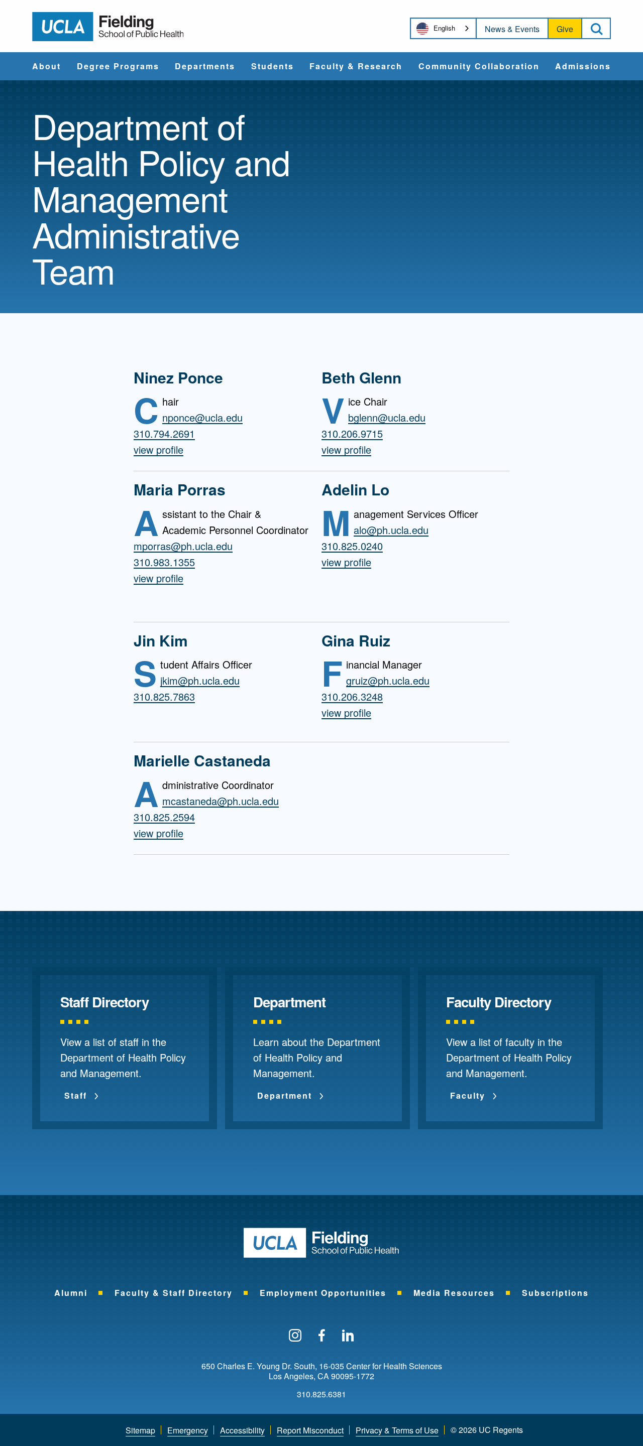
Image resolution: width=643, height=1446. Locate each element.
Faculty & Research (355, 67)
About (46, 67)
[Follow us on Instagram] (295, 1336)
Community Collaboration (479, 67)
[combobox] (443, 28)
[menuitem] (46, 66)
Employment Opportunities (323, 1292)
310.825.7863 (164, 696)
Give (565, 29)
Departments (205, 67)
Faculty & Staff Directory (174, 1292)
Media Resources (454, 1292)
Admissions (583, 67)
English (444, 28)
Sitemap (140, 1430)
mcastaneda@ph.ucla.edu (220, 801)
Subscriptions (555, 1292)
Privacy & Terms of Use (397, 1430)
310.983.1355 (164, 562)
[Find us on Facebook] (321, 1336)
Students (272, 67)
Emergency (187, 1430)
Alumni (70, 1292)
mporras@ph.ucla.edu (183, 546)
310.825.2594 (164, 817)
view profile (158, 449)
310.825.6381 (321, 1394)
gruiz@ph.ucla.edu (388, 680)
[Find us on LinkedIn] (348, 1336)
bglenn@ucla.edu (386, 417)
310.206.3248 (352, 696)
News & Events (512, 29)
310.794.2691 (164, 433)
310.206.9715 (352, 433)
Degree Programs (118, 67)
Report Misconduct (310, 1430)
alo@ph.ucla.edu (391, 530)
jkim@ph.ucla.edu (200, 680)
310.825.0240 (352, 546)
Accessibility (242, 1430)
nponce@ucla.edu (202, 417)
